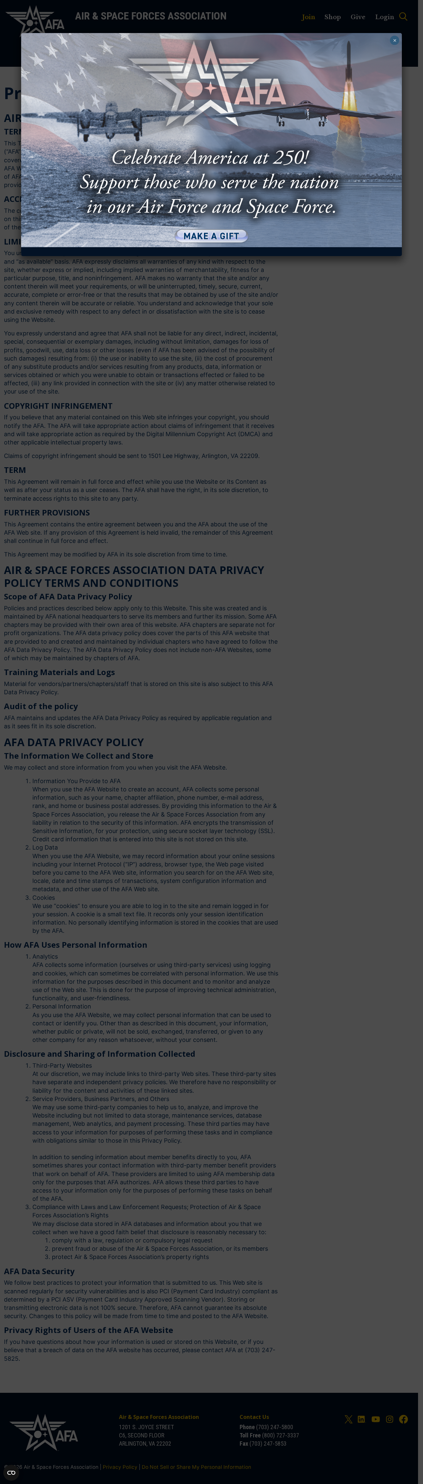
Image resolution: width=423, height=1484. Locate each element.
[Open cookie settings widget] (11, 1473)
